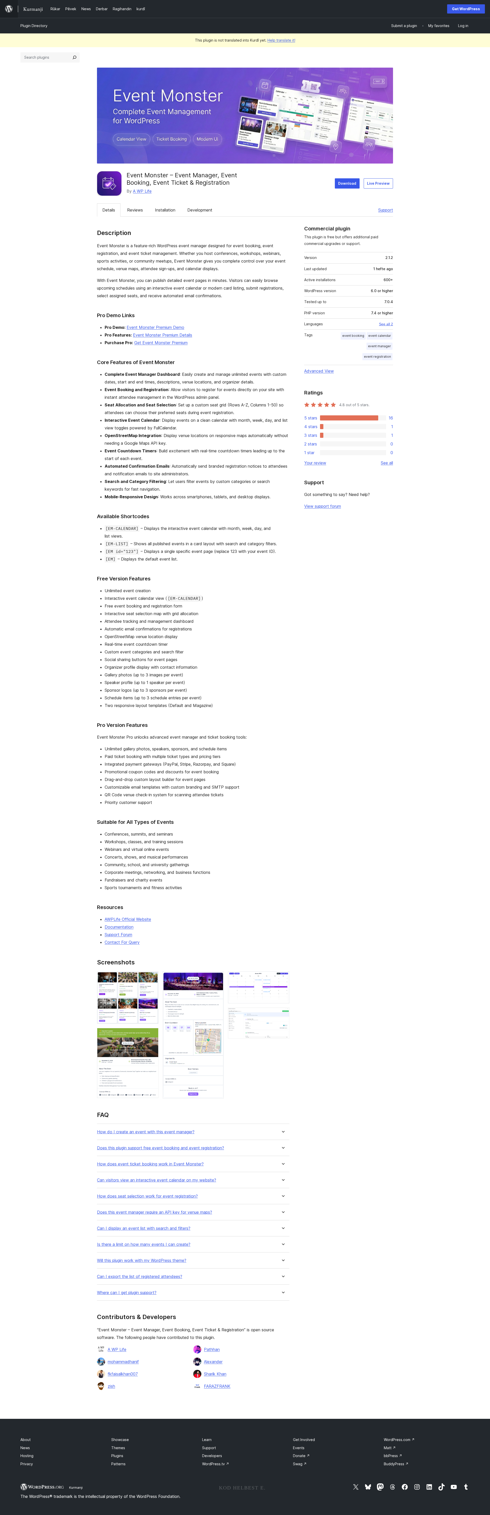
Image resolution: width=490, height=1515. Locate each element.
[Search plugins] (74, 57)
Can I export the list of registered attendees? (139, 1276)
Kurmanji (76, 1487)
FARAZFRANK (217, 1386)
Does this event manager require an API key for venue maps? (154, 1212)
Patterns (118, 1464)
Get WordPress (466, 9)
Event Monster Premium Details (162, 335)
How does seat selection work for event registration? (147, 1196)
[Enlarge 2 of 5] (151, 1034)
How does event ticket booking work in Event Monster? (150, 1164)
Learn (207, 1439)
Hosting (26, 1456)
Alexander (213, 1361)
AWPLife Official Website (128, 919)
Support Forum (118, 934)
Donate (301, 1456)
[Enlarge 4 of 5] (282, 978)
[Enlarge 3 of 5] (216, 978)
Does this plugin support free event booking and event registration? (160, 1148)
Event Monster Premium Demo (155, 327)
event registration (377, 356)
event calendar (379, 336)
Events (298, 1448)
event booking (353, 336)
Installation (165, 210)
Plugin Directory (33, 25)
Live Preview (378, 183)
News (25, 1448)
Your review (315, 462)
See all (387, 462)
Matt (390, 1448)
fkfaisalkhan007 (123, 1373)
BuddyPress (396, 1464)
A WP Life (142, 191)
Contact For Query (122, 942)
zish (111, 1386)
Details (108, 210)
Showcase (120, 1439)
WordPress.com (399, 1439)
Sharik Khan (215, 1373)
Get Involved (304, 1439)
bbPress (393, 1456)
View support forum (322, 506)
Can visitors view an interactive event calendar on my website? (156, 1180)
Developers (212, 1456)
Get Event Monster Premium (161, 342)
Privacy (26, 1464)
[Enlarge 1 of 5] (151, 978)
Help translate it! (281, 40)
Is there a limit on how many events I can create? (143, 1244)
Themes (118, 1448)
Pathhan (212, 1349)
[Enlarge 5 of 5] (282, 1014)
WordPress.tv (215, 1464)
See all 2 (386, 324)
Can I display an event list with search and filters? (143, 1228)
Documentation (119, 926)
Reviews (135, 210)
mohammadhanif (123, 1361)
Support (385, 210)
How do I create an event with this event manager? (145, 1131)
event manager (379, 346)
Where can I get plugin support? (126, 1292)
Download (347, 183)
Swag (300, 1464)
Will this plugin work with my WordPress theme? (141, 1260)
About (25, 1439)
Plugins (117, 1456)
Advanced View (319, 371)
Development (199, 210)
